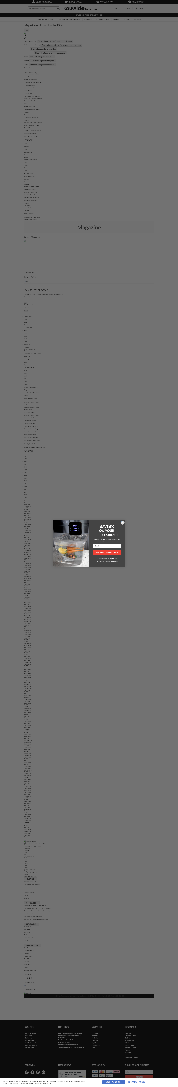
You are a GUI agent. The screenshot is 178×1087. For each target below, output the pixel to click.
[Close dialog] (122, 522)
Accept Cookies (114, 1082)
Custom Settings (136, 1082)
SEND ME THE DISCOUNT (107, 552)
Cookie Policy (48, 1083)
